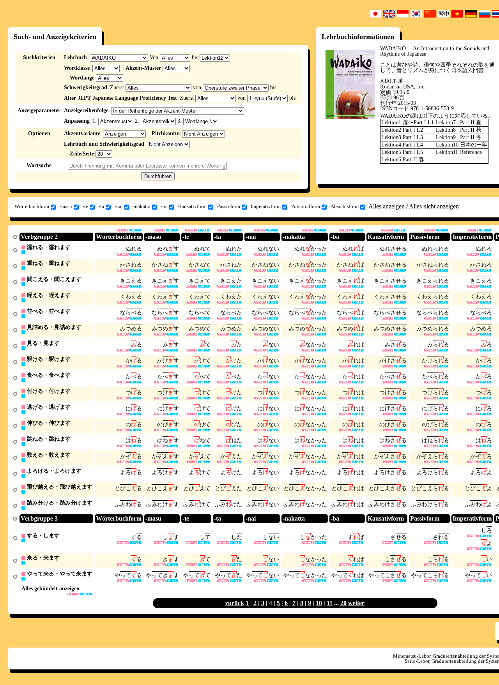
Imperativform (266, 206)
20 (343, 603)
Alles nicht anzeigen (434, 206)
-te (85, 206)
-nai (119, 206)
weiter (356, 603)
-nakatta (141, 206)
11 (330, 603)
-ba (164, 206)
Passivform (228, 206)
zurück (234, 603)
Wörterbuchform (31, 206)
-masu (66, 206)
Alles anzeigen (386, 206)
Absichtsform (345, 206)
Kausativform (192, 206)
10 (319, 603)
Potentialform (305, 206)
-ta (101, 206)
